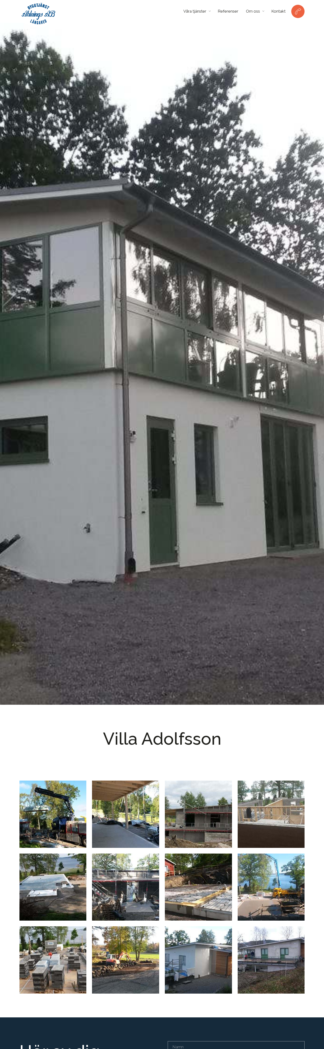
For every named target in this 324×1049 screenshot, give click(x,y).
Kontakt (278, 11)
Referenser (228, 11)
